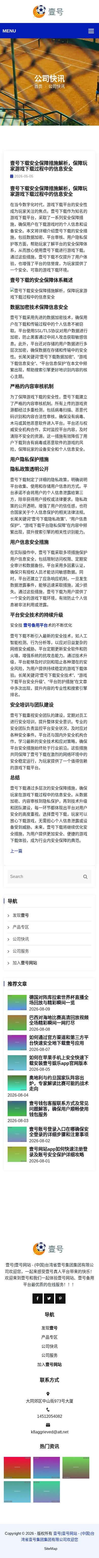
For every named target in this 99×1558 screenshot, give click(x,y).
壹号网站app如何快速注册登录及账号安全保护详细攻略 (58, 1152)
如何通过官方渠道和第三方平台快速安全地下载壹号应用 (59, 1040)
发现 (21, 915)
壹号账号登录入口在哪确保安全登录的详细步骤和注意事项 (59, 1132)
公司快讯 (21, 939)
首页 (38, 86)
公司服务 (21, 951)
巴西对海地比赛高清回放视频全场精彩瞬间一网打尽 (59, 1020)
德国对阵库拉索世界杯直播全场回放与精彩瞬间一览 (59, 1000)
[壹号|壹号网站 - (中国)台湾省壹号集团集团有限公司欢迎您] (49, 11)
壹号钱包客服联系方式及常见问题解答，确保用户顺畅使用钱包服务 (59, 1109)
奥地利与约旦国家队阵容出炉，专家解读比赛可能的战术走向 (59, 1083)
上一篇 (16, 851)
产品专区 (21, 927)
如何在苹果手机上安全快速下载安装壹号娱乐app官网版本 (59, 1060)
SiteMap (50, 1549)
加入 (25, 963)
